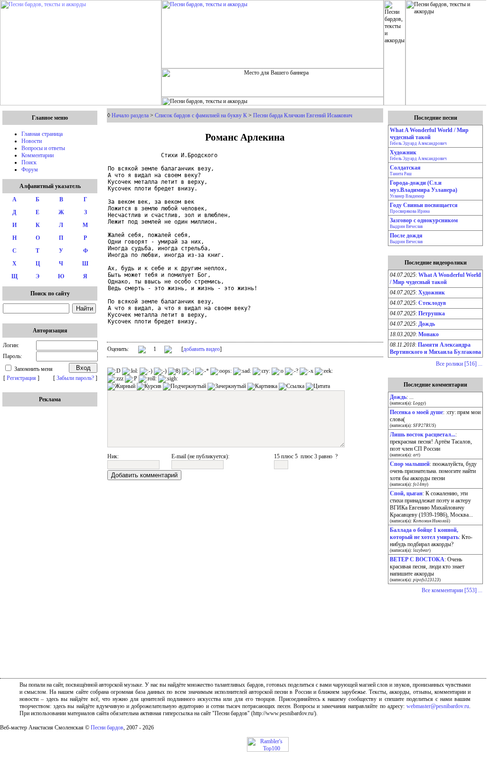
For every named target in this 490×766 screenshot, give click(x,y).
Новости (31, 141)
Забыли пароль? (75, 378)
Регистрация (21, 378)
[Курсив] (149, 386)
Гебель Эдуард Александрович (418, 143)
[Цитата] (318, 386)
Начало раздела (130, 115)
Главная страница (42, 134)
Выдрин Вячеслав (406, 226)
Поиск (29, 162)
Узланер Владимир (407, 196)
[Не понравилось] (168, 350)
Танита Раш (401, 173)
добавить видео (201, 349)
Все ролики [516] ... (459, 363)
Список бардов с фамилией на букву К (201, 115)
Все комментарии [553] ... (452, 590)
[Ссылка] (291, 386)
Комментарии (37, 155)
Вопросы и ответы (43, 148)
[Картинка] (262, 386)
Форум (29, 169)
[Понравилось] (142, 351)
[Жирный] (121, 386)
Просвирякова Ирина (410, 211)
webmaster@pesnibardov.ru (437, 706)
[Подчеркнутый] (184, 386)
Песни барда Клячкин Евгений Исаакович (302, 115)
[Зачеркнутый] (226, 386)
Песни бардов (107, 727)
